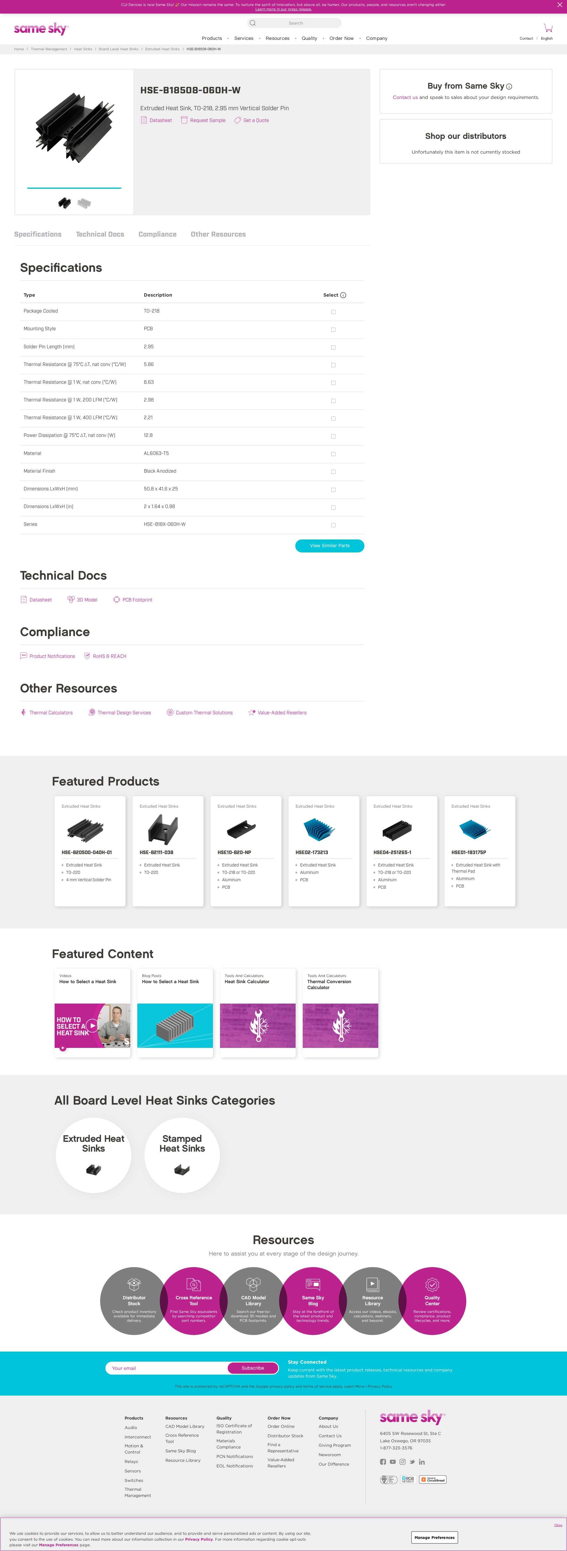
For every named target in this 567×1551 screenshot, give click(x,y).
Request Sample (208, 120)
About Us (328, 1426)
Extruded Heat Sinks (162, 49)
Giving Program (335, 1445)
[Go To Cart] (547, 29)
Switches (134, 1480)
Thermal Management (49, 49)
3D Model (87, 599)
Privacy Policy (380, 1386)
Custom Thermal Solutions (204, 712)
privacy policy (282, 1386)
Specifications (38, 234)
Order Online (281, 1426)
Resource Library (183, 1460)
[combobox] (294, 23)
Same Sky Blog (180, 1450)
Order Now (342, 38)
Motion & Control (134, 1448)
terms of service (317, 1386)
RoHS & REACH (109, 656)
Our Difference (334, 1464)
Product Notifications (52, 656)
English (547, 38)
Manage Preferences (59, 1545)
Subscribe (253, 1368)
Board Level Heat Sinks (118, 49)
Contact (526, 38)
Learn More (354, 1386)
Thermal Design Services (124, 712)
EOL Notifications (234, 1466)
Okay (558, 1525)
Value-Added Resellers (282, 712)
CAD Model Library (184, 1426)
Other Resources (218, 234)
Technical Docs (100, 234)
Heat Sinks (83, 49)
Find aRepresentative (283, 1447)
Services (244, 38)
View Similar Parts (330, 546)
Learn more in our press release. (283, 9)
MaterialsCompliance (228, 1443)
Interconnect (138, 1437)
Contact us (405, 97)
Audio (131, 1427)
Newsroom (330, 1454)
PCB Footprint (137, 599)
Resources (277, 38)
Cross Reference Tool (182, 1438)
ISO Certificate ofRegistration (234, 1428)
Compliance (158, 234)
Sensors (133, 1471)
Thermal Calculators (51, 712)
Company (377, 38)
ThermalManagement (138, 1492)
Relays (131, 1461)
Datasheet (161, 120)
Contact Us (330, 1435)
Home (19, 49)
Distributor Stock (285, 1435)
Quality (309, 38)
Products (212, 38)
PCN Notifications (234, 1456)
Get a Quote (256, 120)
